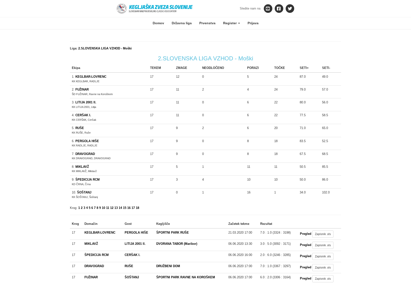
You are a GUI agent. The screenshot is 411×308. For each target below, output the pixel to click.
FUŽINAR (82, 89)
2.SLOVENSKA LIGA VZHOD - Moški (105, 48)
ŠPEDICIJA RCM (87, 179)
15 (124, 208)
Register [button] (230, 23)
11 (107, 208)
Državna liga (182, 23)
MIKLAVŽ (82, 166)
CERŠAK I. (83, 115)
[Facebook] (279, 8)
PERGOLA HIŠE (87, 141)
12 (111, 208)
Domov (158, 23)
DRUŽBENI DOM (168, 266)
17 (133, 208)
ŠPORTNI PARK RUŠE (172, 232)
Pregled (305, 234)
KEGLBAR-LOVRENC (90, 76)
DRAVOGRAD (85, 154)
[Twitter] (290, 8)
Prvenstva (207, 23)
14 (120, 208)
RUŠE (79, 128)
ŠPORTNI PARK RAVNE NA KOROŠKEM (185, 277)
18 (137, 208)
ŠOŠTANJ (84, 192)
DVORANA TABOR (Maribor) (176, 243)
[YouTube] (268, 8)
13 (116, 208)
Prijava (253, 23)
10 (103, 208)
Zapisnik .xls (323, 234)
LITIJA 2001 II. (85, 102)
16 (129, 208)
